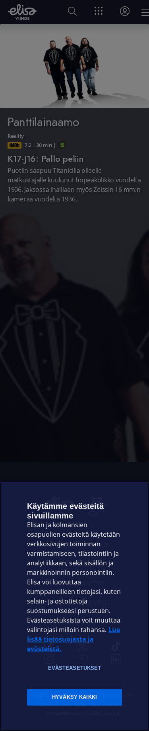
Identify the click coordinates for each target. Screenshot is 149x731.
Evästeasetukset (74, 668)
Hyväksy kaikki (74, 697)
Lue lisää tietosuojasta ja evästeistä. (73, 639)
